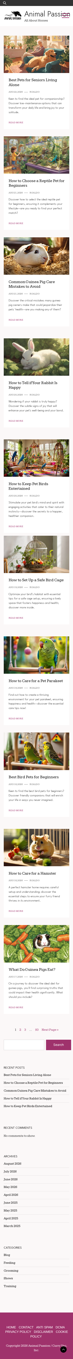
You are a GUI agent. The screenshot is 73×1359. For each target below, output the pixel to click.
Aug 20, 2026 (16, 394)
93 (37, 1030)
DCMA (60, 1327)
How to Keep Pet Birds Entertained (28, 486)
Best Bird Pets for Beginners (34, 777)
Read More (16, 122)
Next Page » (50, 1030)
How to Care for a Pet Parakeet (36, 681)
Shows (8, 1278)
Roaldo (35, 92)
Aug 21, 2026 (16, 192)
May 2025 (10, 1210)
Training (10, 1286)
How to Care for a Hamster (32, 873)
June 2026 (11, 1179)
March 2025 (12, 1226)
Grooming (11, 1271)
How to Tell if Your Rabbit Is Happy (33, 385)
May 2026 (10, 1187)
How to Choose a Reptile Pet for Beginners (37, 183)
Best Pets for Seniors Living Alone (27, 1075)
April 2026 (11, 1195)
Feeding (9, 1263)
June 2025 (11, 1203)
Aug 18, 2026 (16, 784)
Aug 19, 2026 (16, 587)
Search (58, 1045)
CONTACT (26, 1327)
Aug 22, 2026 (16, 92)
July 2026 (10, 1171)
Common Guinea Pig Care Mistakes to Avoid (32, 284)
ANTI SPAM (44, 1327)
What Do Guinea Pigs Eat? (32, 969)
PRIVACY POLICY (18, 1332)
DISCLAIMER (43, 1332)
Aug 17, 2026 (16, 976)
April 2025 (11, 1218)
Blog (7, 1255)
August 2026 (12, 1164)
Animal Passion (47, 13)
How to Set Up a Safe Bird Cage (36, 580)
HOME (11, 1327)
